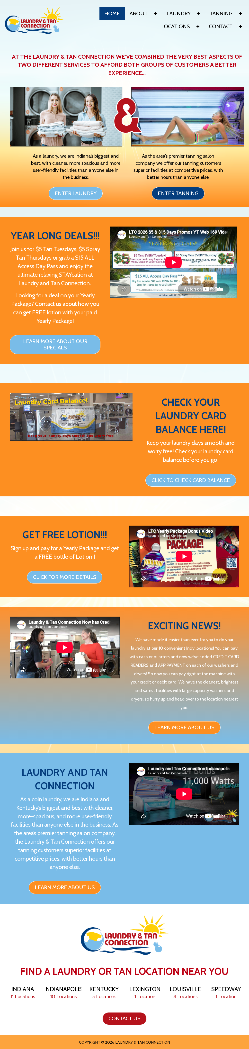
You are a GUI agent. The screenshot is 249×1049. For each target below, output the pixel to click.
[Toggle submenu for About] (155, 13)
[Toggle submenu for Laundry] (199, 13)
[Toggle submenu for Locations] (198, 26)
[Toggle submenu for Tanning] (240, 13)
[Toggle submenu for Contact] (240, 26)
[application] (71, 416)
